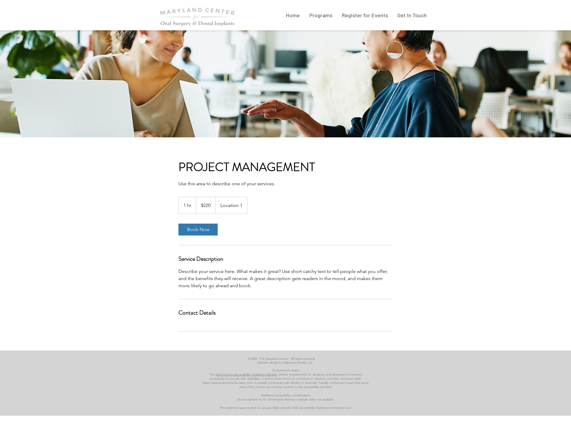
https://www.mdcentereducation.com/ (228, 383)
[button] (321, 15)
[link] (198, 229)
